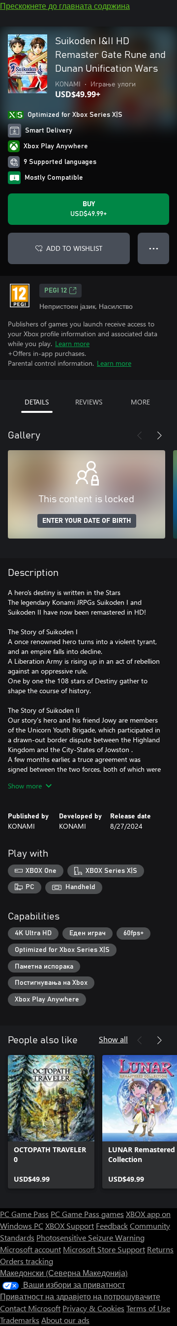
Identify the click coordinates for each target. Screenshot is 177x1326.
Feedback (112, 1225)
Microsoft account (30, 1249)
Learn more (72, 343)
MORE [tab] (140, 401)
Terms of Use (148, 1308)
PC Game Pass (24, 1214)
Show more (25, 785)
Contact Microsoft (30, 1308)
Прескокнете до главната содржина (65, 5)
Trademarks (19, 1320)
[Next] (159, 435)
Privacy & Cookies (93, 1308)
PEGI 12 (55, 290)
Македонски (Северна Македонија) (64, 1273)
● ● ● (153, 248)
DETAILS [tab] (37, 401)
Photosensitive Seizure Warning (90, 1237)
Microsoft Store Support (104, 1249)
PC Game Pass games (87, 1214)
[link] (51, 1122)
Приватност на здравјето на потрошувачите (80, 1296)
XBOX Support (69, 1225)
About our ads (65, 1320)
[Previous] (139, 435)
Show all (113, 1039)
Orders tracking (26, 1261)
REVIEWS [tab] (88, 401)
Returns (160, 1249)
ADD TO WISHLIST (74, 248)
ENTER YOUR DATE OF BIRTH (86, 520)
